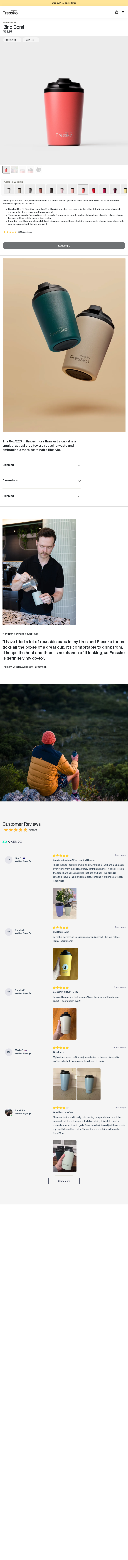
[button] (64, 903)
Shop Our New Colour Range (64, 3)
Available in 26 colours (13, 182)
